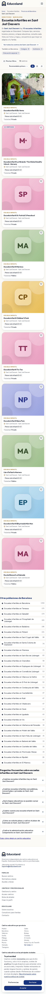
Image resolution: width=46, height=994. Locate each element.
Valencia (4, 933)
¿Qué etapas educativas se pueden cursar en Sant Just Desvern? (20, 802)
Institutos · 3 (37, 49)
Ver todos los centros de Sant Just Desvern (20, 45)
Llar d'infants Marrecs (13, 472)
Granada (4, 945)
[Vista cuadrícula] (32, 66)
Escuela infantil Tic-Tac (13, 369)
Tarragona (5, 947)
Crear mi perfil (7, 900)
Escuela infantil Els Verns (14, 110)
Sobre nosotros (8, 910)
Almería (26, 940)
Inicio (3, 11)
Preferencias (13, 982)
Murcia (4, 942)
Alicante (4, 940)
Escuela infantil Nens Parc (14, 421)
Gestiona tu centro (9, 892)
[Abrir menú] (42, 3)
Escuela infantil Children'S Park (16, 318)
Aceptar (23, 988)
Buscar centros (7, 876)
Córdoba (27, 935)
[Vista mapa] (42, 66)
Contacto (5, 915)
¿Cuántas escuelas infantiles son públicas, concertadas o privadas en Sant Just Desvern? (20, 791)
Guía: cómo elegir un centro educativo (15, 838)
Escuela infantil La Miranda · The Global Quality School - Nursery (23, 163)
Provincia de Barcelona (28, 11)
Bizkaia (26, 933)
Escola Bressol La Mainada (14, 575)
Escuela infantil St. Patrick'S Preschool (19, 215)
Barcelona (5, 931)
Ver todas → (28, 945)
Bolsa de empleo (8, 897)
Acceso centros (8, 894)
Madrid (4, 928)
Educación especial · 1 (11, 53)
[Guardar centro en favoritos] (41, 76)
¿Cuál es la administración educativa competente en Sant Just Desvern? (17, 831)
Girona (26, 931)
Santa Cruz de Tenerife (31, 942)
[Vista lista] (37, 66)
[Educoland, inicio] (12, 3)
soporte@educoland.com (11, 866)
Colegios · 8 (25, 49)
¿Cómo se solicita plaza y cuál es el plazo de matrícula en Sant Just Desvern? (21, 821)
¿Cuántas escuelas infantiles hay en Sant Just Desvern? (19, 780)
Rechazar (33, 982)
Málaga (4, 938)
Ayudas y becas (8, 882)
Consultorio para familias (11, 913)
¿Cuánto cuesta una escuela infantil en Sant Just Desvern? (20, 812)
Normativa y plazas (9, 879)
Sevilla (4, 935)
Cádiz (26, 928)
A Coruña (27, 938)
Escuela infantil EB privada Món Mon (18, 524)
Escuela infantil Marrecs (13, 267)
